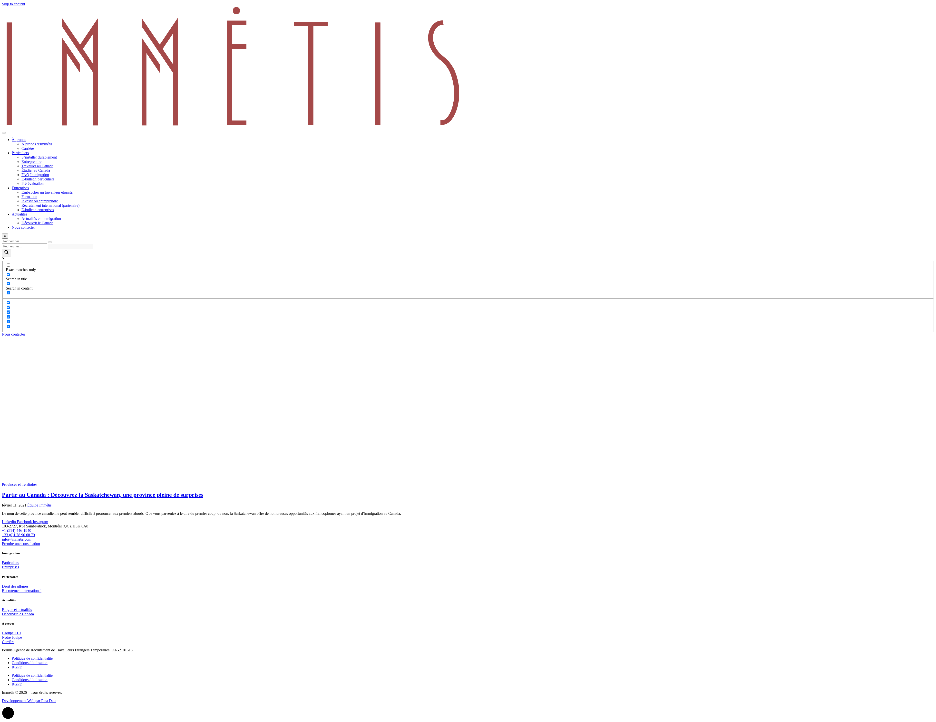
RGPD (17, 667)
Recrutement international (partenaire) (50, 205)
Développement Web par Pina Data (29, 701)
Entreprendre (31, 161)
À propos (19, 140)
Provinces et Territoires (19, 484)
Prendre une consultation (21, 544)
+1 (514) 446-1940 (16, 530)
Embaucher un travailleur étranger (47, 192)
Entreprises (20, 188)
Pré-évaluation (32, 183)
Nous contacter (23, 227)
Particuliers (20, 153)
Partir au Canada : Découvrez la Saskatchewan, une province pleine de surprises (102, 495)
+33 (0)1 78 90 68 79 (18, 535)
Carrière (27, 148)
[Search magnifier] (6, 252)
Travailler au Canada (37, 166)
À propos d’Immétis (36, 144)
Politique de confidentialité (32, 658)
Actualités (19, 214)
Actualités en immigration (41, 218)
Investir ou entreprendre (39, 201)
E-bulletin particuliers (37, 179)
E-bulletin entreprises (37, 210)
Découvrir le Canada (37, 223)
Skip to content (13, 4)
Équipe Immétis (39, 505)
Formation (29, 197)
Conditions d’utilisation (30, 663)
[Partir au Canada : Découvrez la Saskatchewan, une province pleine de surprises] (127, 480)
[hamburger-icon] (4, 132)
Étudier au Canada (35, 170)
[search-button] (50, 242)
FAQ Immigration (35, 175)
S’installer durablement (39, 157)
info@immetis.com (16, 539)
